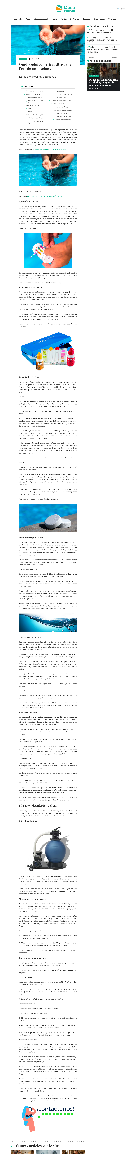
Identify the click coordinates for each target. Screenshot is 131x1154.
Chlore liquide (60, 91)
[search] (118, 8)
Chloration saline (61, 97)
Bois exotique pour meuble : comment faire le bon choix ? (101, 31)
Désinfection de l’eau (32, 105)
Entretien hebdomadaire (63, 116)
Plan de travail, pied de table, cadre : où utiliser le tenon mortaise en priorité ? (102, 49)
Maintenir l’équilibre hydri (34, 115)
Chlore (30, 108)
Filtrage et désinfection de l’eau (61, 100)
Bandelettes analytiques (35, 97)
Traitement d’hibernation (63, 119)
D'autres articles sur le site (36, 1145)
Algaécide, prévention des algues (36, 122)
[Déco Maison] (65, 8)
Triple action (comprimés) (64, 94)
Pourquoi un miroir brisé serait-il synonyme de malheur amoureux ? (103, 82)
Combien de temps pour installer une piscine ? (50, 149)
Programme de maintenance (63, 110)
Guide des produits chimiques (33, 91)
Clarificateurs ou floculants (36, 118)
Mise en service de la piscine (63, 107)
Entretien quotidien (62, 113)
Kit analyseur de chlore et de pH (37, 101)
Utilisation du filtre (60, 104)
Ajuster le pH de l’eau (33, 94)
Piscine (23, 59)
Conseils (94, 76)
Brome (30, 112)
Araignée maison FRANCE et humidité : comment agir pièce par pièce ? (102, 39)
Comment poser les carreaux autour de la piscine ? (45, 196)
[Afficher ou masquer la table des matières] (54, 86)
